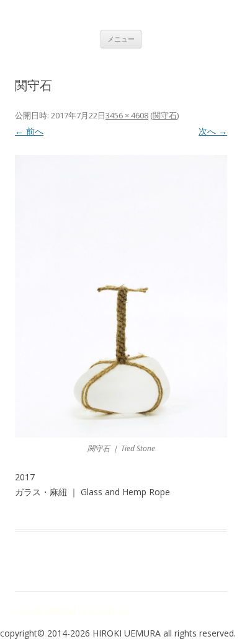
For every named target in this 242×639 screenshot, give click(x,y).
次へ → (213, 131)
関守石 (165, 115)
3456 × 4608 (126, 115)
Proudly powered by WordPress (71, 610)
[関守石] (121, 296)
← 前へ (29, 131)
